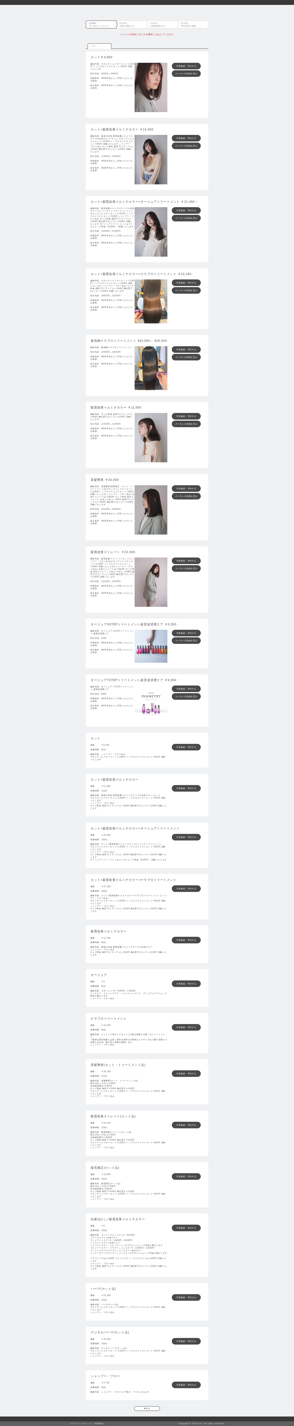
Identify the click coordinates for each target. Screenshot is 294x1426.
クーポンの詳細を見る (186, 73)
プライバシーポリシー (81, 1423)
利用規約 (99, 1423)
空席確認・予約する (186, 66)
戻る (148, 1408)
